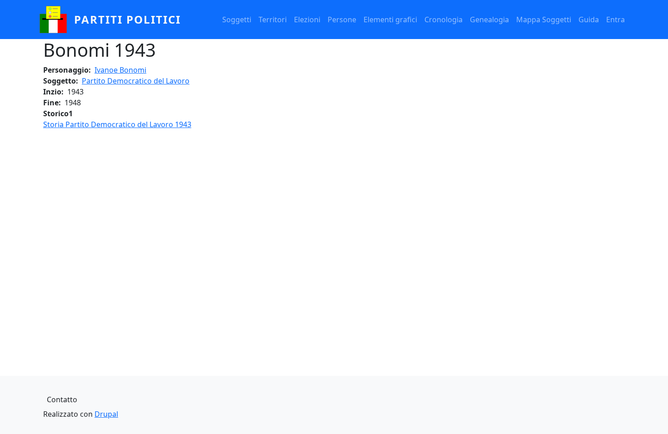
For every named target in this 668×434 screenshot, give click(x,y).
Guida (588, 20)
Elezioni (307, 20)
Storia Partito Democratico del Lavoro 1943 (117, 124)
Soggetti (236, 20)
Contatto (62, 399)
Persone (342, 20)
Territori (273, 20)
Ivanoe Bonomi (120, 70)
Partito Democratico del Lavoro (135, 81)
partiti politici (127, 19)
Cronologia (443, 20)
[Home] (57, 19)
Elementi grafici (390, 20)
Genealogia (489, 20)
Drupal (106, 414)
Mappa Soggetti (543, 20)
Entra (615, 20)
